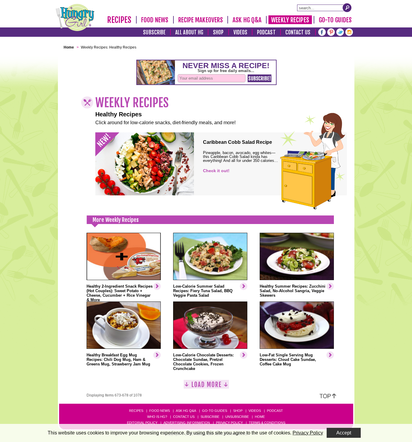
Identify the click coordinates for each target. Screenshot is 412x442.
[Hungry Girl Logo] (75, 17)
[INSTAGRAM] (349, 31)
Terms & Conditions (267, 423)
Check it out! (216, 170)
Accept (343, 432)
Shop (218, 32)
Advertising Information (186, 423)
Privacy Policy (229, 423)
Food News (155, 20)
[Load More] (206, 386)
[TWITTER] (340, 31)
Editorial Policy (142, 423)
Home (260, 416)
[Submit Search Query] (347, 7)
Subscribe (154, 32)
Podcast (266, 32)
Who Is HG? (157, 416)
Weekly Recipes (290, 20)
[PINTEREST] (331, 31)
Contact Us (298, 32)
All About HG (189, 32)
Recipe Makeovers (200, 20)
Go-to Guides (214, 410)
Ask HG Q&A (247, 20)
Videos (240, 32)
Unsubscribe (237, 416)
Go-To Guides (335, 20)
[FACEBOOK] (322, 31)
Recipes (119, 20)
